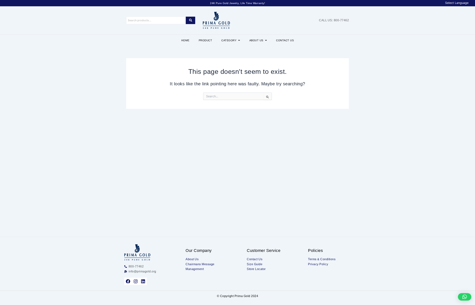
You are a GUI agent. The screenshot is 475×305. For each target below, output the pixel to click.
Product (205, 40)
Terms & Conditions (321, 259)
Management (195, 269)
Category (228, 40)
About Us (256, 40)
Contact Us (285, 40)
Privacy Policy (318, 264)
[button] (231, 40)
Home (185, 40)
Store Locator (256, 269)
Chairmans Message (200, 264)
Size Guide (254, 264)
